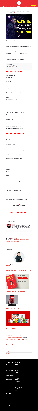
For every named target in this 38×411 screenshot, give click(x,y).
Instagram (8, 355)
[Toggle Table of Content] (30, 64)
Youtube (8, 353)
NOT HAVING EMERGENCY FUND (12, 66)
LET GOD (7, 341)
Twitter (8, 349)
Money (17, 238)
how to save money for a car (26, 239)
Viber (8, 351)
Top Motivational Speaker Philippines (15, 241)
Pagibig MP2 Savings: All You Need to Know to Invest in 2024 (14, 339)
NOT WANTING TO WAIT (10, 67)
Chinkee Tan (19, 3)
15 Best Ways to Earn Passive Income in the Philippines (18, 369)
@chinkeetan (10, 379)
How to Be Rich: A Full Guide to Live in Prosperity (12, 335)
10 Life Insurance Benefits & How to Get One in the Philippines (14, 337)
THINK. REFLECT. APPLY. (10, 68)
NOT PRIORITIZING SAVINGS (11, 65)
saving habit (8, 241)
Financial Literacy (13, 238)
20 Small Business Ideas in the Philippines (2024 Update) (18, 373)
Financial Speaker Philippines (19, 239)
